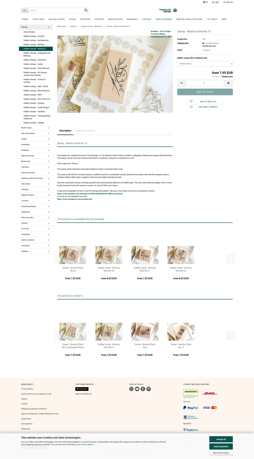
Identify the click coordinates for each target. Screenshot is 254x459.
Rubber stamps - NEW (33, 95)
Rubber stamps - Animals (34, 36)
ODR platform (26, 424)
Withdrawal (82, 389)
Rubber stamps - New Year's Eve (37, 99)
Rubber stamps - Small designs (36, 107)
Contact (24, 404)
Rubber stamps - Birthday (34, 44)
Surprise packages (28, 206)
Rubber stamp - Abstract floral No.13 (109, 345)
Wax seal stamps (57, 19)
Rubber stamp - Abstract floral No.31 (145, 269)
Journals (24, 201)
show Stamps (29, 32)
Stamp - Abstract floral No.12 (181, 345)
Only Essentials (221, 446)
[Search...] (86, 10)
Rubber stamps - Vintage (34, 123)
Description (65, 130)
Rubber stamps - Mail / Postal (36, 86)
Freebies (24, 251)
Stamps (24, 19)
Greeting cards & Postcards (189, 19)
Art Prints (25, 229)
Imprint (24, 399)
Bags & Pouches (115, 19)
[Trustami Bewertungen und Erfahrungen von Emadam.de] (190, 429)
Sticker (72, 19)
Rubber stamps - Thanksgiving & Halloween (37, 117)
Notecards (85, 19)
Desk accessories (164, 19)
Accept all (221, 439)
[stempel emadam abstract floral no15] (115, 74)
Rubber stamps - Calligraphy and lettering (37, 54)
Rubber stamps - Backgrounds (36, 40)
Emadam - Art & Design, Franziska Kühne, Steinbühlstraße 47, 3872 (161, 34)
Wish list (229, 2)
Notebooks (25, 212)
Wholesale (25, 429)
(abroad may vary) (209, 46)
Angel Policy (26, 419)
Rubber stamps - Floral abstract (37, 68)
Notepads (99, 19)
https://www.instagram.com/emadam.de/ (74, 199)
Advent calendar (27, 240)
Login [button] (216, 2)
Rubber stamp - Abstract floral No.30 (109, 269)
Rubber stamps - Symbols (34, 111)
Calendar (25, 189)
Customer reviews (85, 130)
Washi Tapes (38, 19)
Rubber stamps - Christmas (35, 60)
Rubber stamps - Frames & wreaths (35, 80)
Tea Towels (212, 19)
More (224, 19)
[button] (205, 2)
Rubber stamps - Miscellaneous (37, 91)
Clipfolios (146, 19)
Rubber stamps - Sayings (34, 103)
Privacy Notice (87, 444)
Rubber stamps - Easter (33, 64)
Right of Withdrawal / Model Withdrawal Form (40, 414)
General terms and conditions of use (36, 394)
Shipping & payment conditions (34, 409)
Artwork (24, 223)
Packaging (25, 234)
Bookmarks (132, 19)
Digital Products (27, 195)
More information (221, 453)
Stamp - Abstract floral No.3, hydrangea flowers (73, 345)
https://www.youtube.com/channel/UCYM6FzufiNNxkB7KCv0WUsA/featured (90, 194)
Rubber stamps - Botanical (34, 49)
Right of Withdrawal (83, 394)
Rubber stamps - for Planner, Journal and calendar (35, 73)
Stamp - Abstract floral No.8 (145, 345)
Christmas (25, 246)
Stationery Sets (27, 218)
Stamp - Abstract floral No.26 (73, 269)
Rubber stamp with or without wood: (192, 58)
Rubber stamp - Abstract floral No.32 (181, 269)
